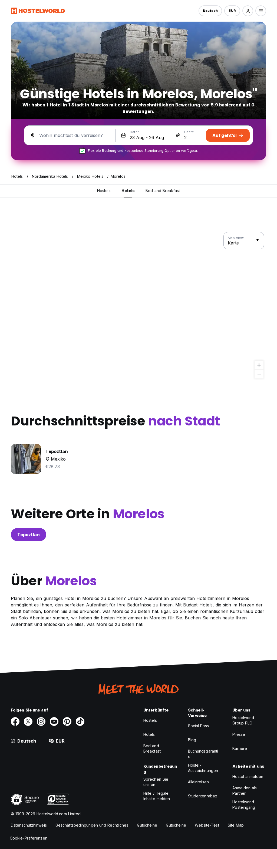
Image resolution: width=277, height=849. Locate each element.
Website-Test (207, 825)
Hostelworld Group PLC (243, 720)
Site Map (236, 825)
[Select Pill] (247, 10)
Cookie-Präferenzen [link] (28, 838)
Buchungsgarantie (203, 754)
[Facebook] (15, 721)
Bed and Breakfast (152, 748)
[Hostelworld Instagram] (41, 721)
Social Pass (198, 725)
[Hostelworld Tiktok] (80, 721)
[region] (138, 305)
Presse (238, 734)
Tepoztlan (28, 534)
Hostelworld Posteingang (243, 805)
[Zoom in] (259, 365)
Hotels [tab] (128, 190)
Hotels (149, 734)
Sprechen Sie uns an (155, 782)
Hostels (150, 720)
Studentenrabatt (202, 796)
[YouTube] (54, 721)
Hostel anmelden (247, 776)
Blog (192, 739)
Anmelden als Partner (244, 791)
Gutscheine (147, 825)
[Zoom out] (259, 374)
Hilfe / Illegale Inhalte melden (156, 796)
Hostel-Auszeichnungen (203, 768)
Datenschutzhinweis (29, 825)
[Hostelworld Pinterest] (67, 721)
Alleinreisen (198, 782)
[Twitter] (28, 721)
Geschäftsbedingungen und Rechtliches (91, 825)
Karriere (239, 748)
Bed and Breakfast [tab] (163, 190)
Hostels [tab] (104, 190)
